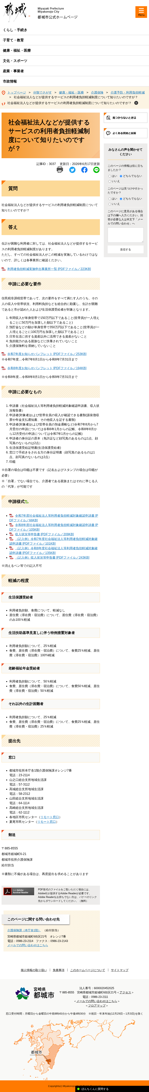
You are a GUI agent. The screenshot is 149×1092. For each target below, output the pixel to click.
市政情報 (10, 81)
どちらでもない (132, 175)
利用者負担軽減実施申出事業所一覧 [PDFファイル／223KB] (49, 269)
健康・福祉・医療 (17, 50)
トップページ (16, 92)
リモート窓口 (49, 817)
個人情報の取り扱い (34, 970)
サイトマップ (119, 970)
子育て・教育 (13, 40)
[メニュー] (141, 12)
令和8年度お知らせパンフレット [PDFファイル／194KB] (46, 368)
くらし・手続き (15, 30)
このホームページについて (87, 970)
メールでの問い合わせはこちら (27, 945)
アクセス (125, 992)
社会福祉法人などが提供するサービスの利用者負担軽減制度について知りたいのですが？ (69, 103)
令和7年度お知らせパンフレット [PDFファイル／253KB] (46, 354)
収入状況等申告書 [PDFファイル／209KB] (44, 534)
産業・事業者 (13, 71)
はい (114, 175)
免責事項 (58, 970)
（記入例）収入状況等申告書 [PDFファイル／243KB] (52, 557)
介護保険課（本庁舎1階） (24, 930)
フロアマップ (97, 1005)
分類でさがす (42, 92)
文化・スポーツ (15, 61)
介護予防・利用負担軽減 (128, 92)
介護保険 (97, 92)
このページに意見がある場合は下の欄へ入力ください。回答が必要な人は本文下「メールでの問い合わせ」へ (125, 217)
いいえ (116, 181)
